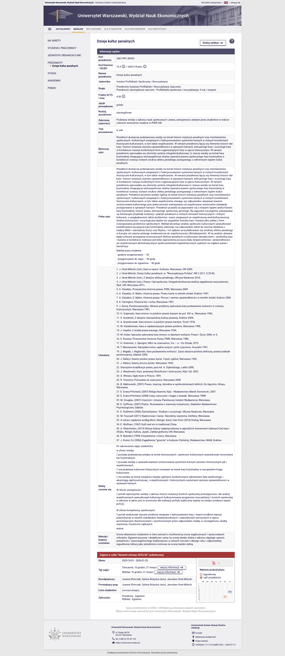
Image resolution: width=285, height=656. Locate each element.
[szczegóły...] (218, 562)
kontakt (198, 633)
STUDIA (52, 73)
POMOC (52, 88)
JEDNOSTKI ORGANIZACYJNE (64, 55)
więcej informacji (169, 567)
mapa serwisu (201, 641)
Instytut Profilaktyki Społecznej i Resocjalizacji (142, 81)
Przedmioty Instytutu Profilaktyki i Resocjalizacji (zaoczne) (148, 86)
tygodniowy (209, 574)
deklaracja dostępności (205, 637)
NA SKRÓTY (54, 40)
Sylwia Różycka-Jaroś (154, 579)
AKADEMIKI (54, 80)
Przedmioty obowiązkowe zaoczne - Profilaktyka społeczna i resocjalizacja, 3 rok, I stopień (166, 89)
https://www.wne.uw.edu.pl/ (128, 643)
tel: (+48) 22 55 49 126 (126, 639)
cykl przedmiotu (212, 577)
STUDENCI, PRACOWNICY (62, 48)
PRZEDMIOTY (55, 62)
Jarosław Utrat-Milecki (179, 579)
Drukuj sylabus (211, 42)
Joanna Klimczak (131, 579)
